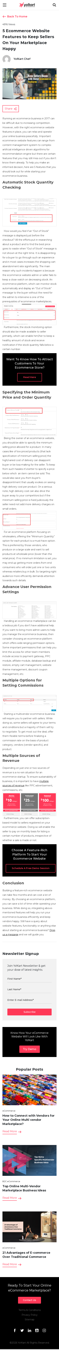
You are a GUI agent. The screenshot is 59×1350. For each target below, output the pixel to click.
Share (9, 108)
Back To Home (17, 16)
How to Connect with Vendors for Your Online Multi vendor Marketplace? (28, 1120)
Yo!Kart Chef (22, 58)
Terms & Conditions (30, 1310)
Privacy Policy (30, 1314)
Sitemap (29, 1319)
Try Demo (29, 1049)
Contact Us (29, 1300)
